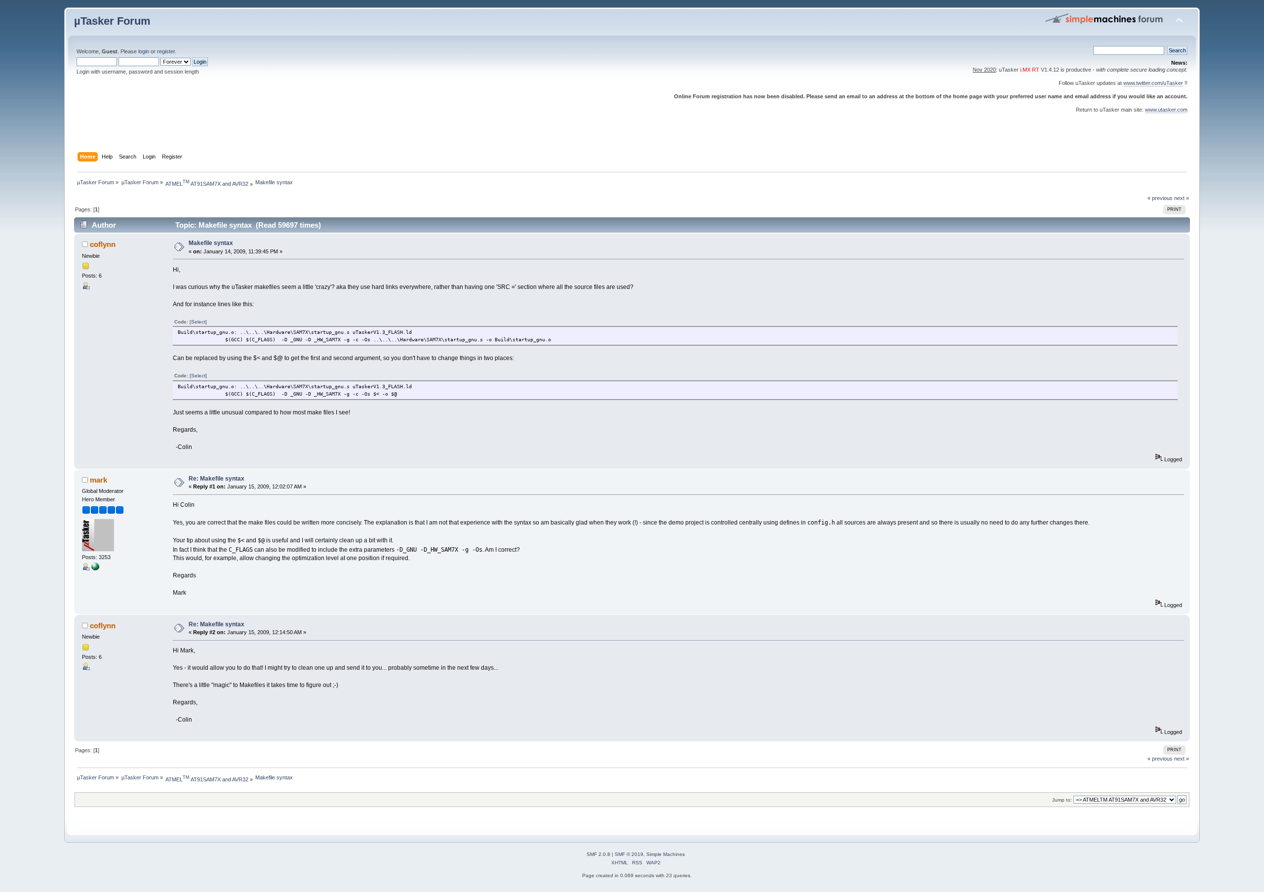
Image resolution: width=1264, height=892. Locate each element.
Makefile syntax (211, 243)
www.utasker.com (1166, 110)
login (143, 51)
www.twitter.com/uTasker (1153, 83)
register (166, 51)
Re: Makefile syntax (216, 478)
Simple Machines (665, 854)
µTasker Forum (112, 21)
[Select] (198, 321)
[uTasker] (95, 568)
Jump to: (1062, 800)
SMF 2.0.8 (598, 854)
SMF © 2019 (629, 854)
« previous (1160, 198)
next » (1181, 198)
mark (98, 480)
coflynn (103, 244)
